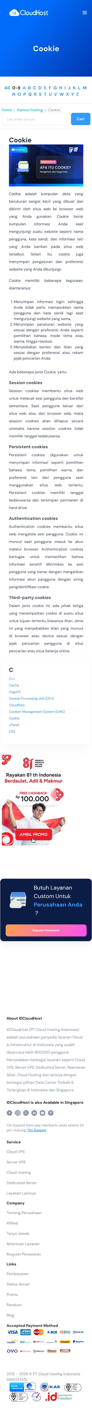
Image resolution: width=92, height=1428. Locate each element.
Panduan (14, 1304)
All (7, 88)
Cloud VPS (16, 1151)
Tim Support (36, 1130)
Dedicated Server (22, 1182)
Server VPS (16, 1162)
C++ (12, 679)
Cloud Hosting (19, 1172)
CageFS (15, 692)
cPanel (14, 725)
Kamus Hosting (30, 109)
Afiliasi (12, 1223)
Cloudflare (17, 705)
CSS (12, 731)
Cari (80, 118)
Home (7, 109)
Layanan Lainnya (21, 1193)
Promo (12, 1294)
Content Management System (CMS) (37, 712)
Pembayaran (18, 1273)
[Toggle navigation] (84, 12)
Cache (14, 685)
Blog (10, 1315)
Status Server (18, 1284)
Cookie (54, 109)
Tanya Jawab (18, 1233)
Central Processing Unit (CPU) (31, 698)
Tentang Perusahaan (24, 1212)
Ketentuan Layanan (23, 1243)
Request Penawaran (24, 1254)
